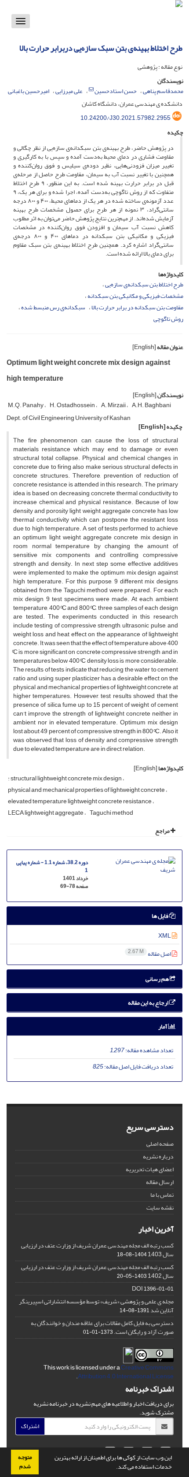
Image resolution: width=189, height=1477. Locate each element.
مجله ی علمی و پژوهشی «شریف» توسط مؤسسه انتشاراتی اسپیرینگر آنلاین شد (96, 1305)
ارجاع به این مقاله (148, 1003)
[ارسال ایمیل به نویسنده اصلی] (91, 89)
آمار (163, 1026)
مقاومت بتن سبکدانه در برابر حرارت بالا (137, 307)
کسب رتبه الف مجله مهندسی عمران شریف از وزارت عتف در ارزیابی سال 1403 (97, 1249)
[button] (114, 1467)
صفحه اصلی (160, 1144)
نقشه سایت (160, 1208)
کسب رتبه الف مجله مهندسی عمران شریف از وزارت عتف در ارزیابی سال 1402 (97, 1271)
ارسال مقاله (160, 1182)
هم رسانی (157, 979)
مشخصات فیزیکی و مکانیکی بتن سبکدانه (135, 296)
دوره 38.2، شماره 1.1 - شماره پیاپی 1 (52, 866)
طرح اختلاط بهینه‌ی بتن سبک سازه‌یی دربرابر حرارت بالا (100, 48)
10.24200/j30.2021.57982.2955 (125, 118)
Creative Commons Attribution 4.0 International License (126, 1372)
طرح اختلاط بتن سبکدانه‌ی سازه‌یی (144, 284)
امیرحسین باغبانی (28, 91)
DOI (137, 1289)
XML (165, 936)
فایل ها (160, 916)
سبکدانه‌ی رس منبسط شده (53, 307)
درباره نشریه (158, 1156)
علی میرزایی (69, 91)
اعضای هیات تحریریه (150, 1169)
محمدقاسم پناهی (163, 91)
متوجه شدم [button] (25, 1462)
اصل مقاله (150, 954)
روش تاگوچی (168, 319)
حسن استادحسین (115, 91)
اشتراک (30, 1426)
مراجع (163, 831)
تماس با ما (162, 1195)
